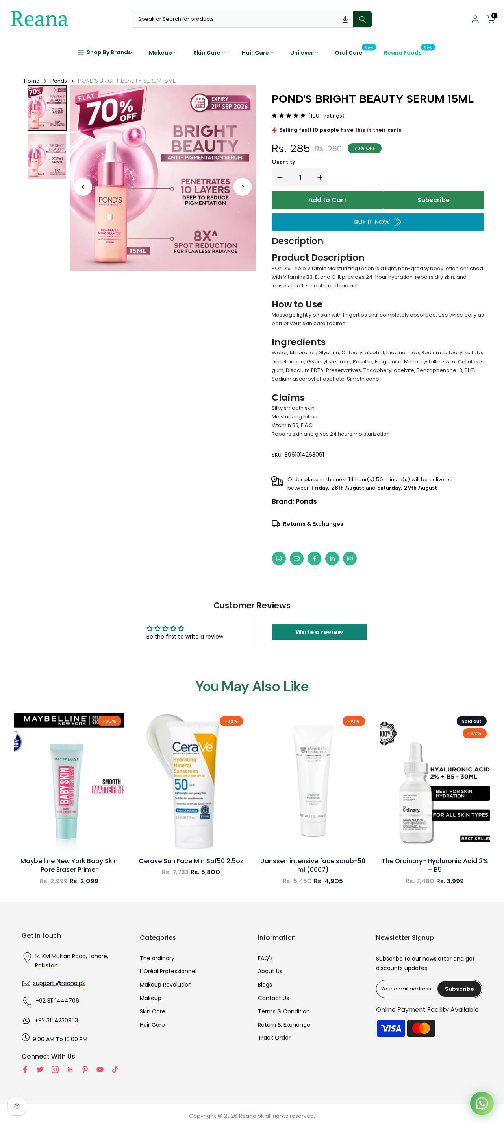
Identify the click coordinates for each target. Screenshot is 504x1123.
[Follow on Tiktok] (115, 1069)
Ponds (58, 80)
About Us (270, 971)
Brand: (294, 501)
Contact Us (273, 998)
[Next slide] (242, 187)
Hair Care (255, 53)
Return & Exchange (284, 1025)
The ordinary (157, 958)
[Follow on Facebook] (25, 1069)
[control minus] (278, 177)
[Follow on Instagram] (55, 1069)
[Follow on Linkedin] (70, 1069)
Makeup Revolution (166, 985)
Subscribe (433, 199)
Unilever (301, 53)
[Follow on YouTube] (100, 1069)
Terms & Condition (284, 1011)
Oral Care (354, 52)
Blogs (265, 985)
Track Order (274, 1038)
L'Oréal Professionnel (168, 971)
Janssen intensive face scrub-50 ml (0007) (313, 865)
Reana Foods (408, 52)
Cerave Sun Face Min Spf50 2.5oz (191, 861)
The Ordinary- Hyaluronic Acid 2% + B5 (435, 865)
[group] (47, 108)
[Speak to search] (345, 19)
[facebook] (314, 558)
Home (31, 80)
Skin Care (206, 53)
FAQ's (265, 958)
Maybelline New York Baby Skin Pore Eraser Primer (69, 865)
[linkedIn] (332, 558)
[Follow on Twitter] (40, 1069)
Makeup (160, 53)
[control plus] (322, 177)
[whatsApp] (279, 558)
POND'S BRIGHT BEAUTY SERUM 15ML (127, 80)
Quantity (283, 161)
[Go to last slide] (83, 187)
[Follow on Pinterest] (85, 1069)
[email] (297, 558)
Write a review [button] (319, 632)
